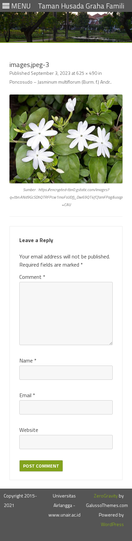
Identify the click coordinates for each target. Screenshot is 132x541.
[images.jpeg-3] (66, 139)
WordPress (112, 524)
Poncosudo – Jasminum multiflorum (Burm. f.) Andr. (60, 81)
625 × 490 (86, 73)
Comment (32, 277)
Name (28, 360)
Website (28, 430)
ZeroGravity (106, 495)
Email (27, 395)
